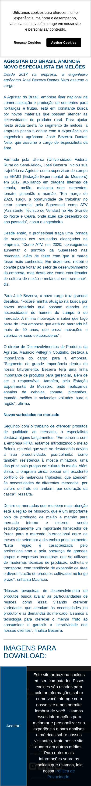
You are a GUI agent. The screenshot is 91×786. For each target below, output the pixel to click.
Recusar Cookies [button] (27, 42)
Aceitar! (13, 726)
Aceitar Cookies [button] (63, 42)
